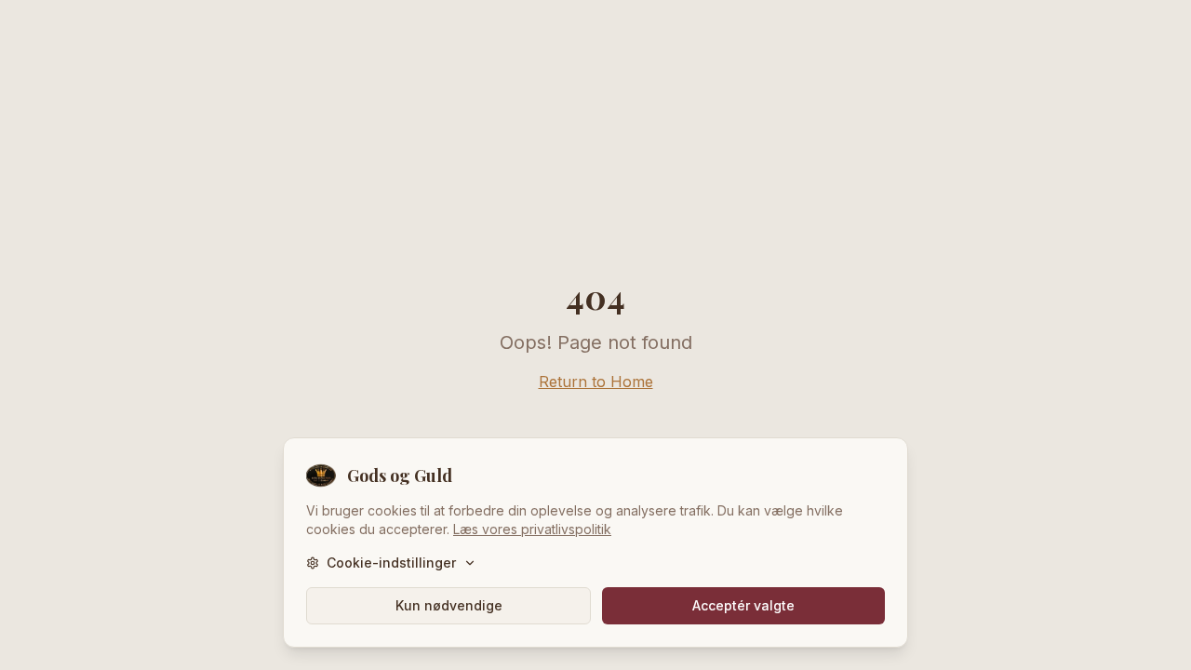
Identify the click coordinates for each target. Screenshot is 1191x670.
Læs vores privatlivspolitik (532, 529)
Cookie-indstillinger (391, 562)
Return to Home (596, 381)
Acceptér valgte (743, 605)
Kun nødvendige (448, 605)
